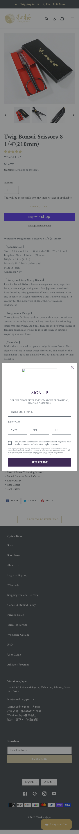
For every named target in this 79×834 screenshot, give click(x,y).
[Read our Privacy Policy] (69, 449)
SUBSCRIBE (39, 462)
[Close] (72, 367)
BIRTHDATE (14, 422)
